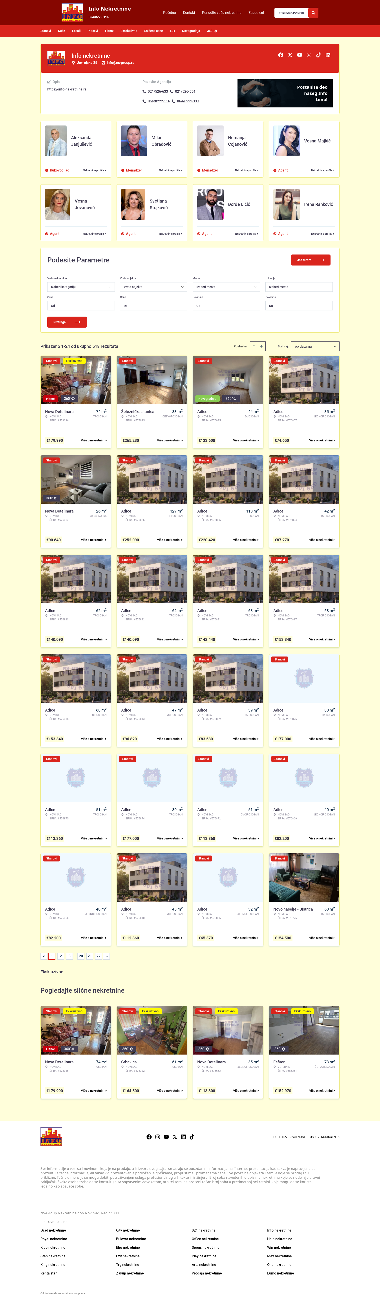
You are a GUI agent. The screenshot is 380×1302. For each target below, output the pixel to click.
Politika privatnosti (289, 1137)
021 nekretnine (204, 1230)
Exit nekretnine (128, 1256)
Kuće (61, 31)
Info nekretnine (279, 1230)
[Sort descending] (261, 346)
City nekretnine (128, 1230)
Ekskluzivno (129, 31)
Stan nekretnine (53, 1256)
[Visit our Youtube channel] (166, 1137)
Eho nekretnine (128, 1247)
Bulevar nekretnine (131, 1239)
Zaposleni (256, 13)
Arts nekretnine (204, 1265)
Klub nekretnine (52, 1247)
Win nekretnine (279, 1247)
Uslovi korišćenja (325, 1137)
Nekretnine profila (93, 170)
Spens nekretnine (205, 1247)
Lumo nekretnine (280, 1273)
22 (98, 956)
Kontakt (189, 13)
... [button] (75, 956)
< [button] (44, 956)
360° (210, 31)
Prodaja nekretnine (207, 1273)
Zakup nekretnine (130, 1273)
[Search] (313, 13)
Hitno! (109, 31)
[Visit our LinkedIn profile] (183, 1137)
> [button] (107, 956)
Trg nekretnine (127, 1265)
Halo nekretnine (279, 1239)
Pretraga (59, 322)
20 (81, 956)
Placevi (93, 31)
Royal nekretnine (53, 1239)
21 (90, 956)
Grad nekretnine (53, 1230)
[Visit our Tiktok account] (192, 1137)
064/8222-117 (188, 101)
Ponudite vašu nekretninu (221, 13)
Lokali (76, 31)
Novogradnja (191, 31)
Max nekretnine (279, 1256)
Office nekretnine (205, 1239)
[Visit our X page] (174, 1137)
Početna (169, 13)
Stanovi (45, 31)
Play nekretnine (204, 1256)
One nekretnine (279, 1265)
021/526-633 (158, 91)
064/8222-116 (99, 17)
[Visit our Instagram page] (157, 1137)
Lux (172, 31)
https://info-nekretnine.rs (66, 89)
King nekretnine (52, 1265)
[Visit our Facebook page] (149, 1137)
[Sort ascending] (254, 346)
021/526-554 (185, 91)
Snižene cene (153, 31)
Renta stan (48, 1273)
